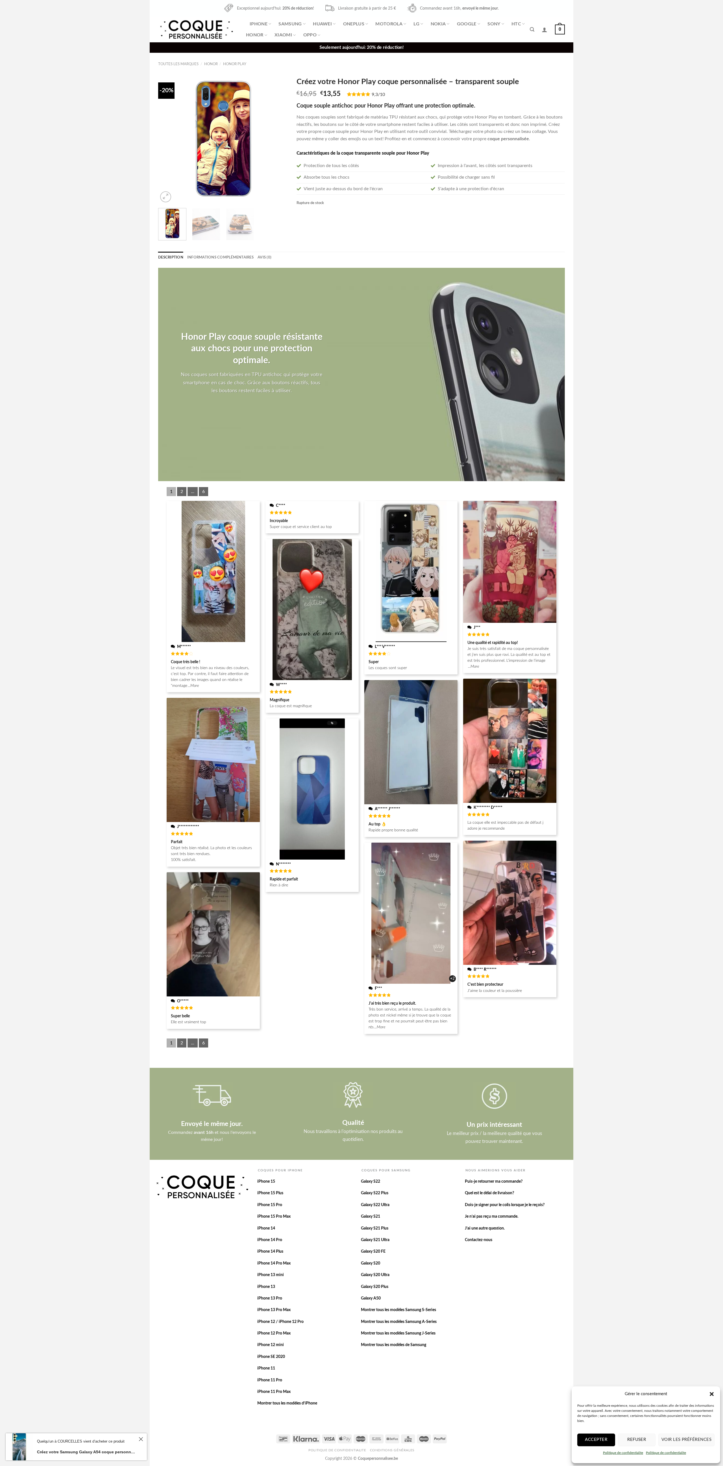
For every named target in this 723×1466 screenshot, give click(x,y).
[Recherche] (532, 29)
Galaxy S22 (370, 1182)
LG (416, 24)
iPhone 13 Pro (269, 1298)
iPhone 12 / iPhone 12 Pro (280, 1322)
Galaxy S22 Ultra (375, 1205)
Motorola (388, 24)
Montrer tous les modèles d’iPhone (287, 1403)
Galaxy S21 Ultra (375, 1240)
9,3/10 (378, 94)
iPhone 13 (266, 1287)
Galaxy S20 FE (373, 1252)
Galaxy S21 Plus (374, 1228)
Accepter (596, 1439)
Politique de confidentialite (623, 1452)
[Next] (278, 139)
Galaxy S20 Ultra (375, 1275)
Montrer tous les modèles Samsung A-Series (399, 1322)
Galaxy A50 (371, 1298)
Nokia (438, 24)
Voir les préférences (686, 1439)
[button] (712, 1394)
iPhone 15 (266, 1182)
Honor (254, 35)
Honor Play (234, 64)
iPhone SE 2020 (271, 1357)
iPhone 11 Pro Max (274, 1392)
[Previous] (168, 139)
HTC (516, 24)
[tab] (170, 257)
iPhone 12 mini (270, 1345)
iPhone (258, 24)
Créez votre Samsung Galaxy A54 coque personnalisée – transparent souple (87, 1452)
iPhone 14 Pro (269, 1240)
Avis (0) (264, 257)
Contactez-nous (478, 1240)
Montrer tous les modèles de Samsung (393, 1345)
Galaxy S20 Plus (374, 1287)
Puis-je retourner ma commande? (493, 1182)
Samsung (290, 24)
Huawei (322, 24)
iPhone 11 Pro (269, 1380)
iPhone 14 (266, 1228)
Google (466, 24)
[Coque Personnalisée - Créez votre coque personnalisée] (196, 29)
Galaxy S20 (370, 1263)
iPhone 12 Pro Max (274, 1333)
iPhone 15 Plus (270, 1193)
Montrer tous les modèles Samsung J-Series (398, 1333)
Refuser (636, 1439)
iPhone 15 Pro (269, 1205)
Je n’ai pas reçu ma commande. (491, 1217)
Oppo (310, 35)
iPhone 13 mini (270, 1275)
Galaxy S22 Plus (374, 1193)
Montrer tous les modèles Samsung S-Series (398, 1310)
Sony (493, 24)
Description (170, 257)
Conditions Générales (392, 1450)
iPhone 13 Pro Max (274, 1310)
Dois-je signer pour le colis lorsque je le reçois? (505, 1205)
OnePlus (353, 24)
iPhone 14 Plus (270, 1252)
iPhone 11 (266, 1368)
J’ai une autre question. (485, 1228)
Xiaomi (283, 35)
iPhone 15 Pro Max (274, 1217)
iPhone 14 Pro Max (274, 1263)
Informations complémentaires (220, 257)
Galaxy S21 (370, 1217)
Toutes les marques (178, 64)
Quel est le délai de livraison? (489, 1193)
